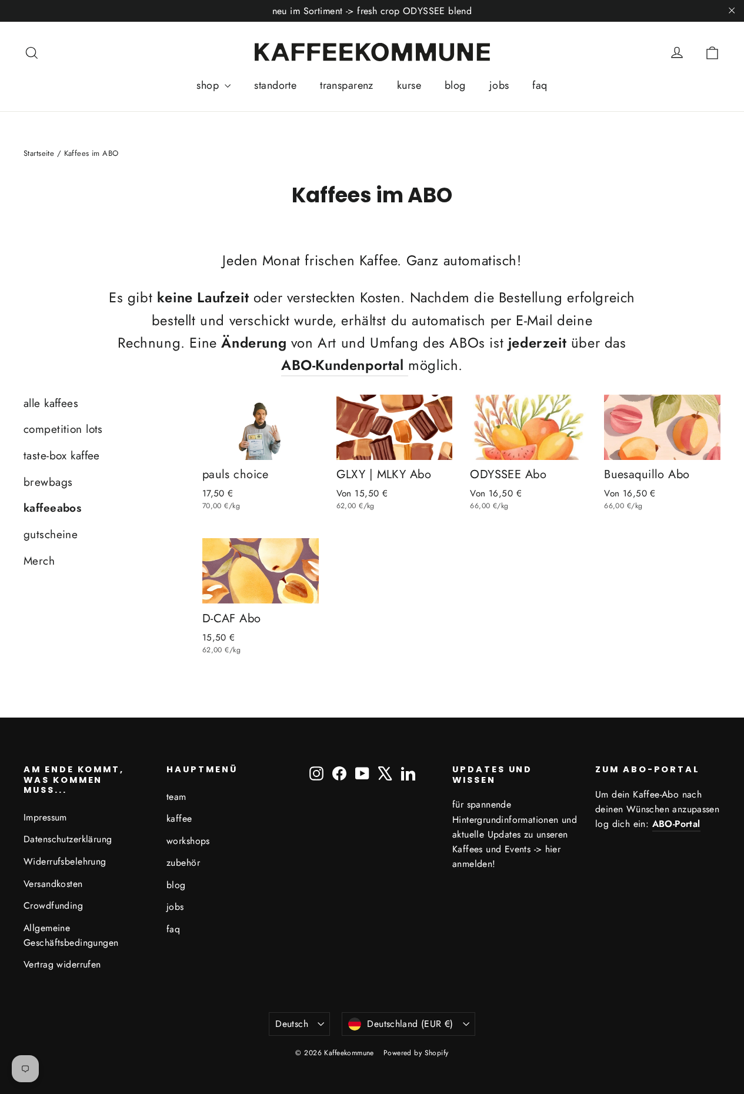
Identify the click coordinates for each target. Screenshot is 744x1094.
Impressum (45, 817)
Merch (39, 561)
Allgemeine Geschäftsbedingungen (71, 935)
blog (455, 85)
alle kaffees (51, 403)
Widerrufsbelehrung (65, 861)
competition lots (63, 429)
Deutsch (291, 1023)
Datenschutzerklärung (68, 839)
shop (209, 85)
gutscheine (51, 534)
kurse (409, 85)
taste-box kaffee (62, 455)
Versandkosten (53, 883)
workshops (188, 841)
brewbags (48, 482)
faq (539, 85)
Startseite (39, 153)
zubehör (183, 862)
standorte (275, 85)
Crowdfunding (53, 905)
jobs (499, 85)
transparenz (346, 85)
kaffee (179, 818)
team (176, 796)
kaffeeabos (52, 508)
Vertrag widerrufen (62, 964)
